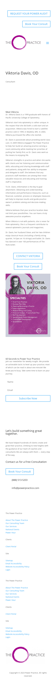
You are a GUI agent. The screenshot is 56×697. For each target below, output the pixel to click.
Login (8, 570)
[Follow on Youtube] (44, 683)
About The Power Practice (17, 520)
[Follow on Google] (38, 683)
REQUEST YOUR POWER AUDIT (29, 13)
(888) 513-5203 (19, 479)
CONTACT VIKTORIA (28, 256)
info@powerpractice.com (25, 488)
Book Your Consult (36, 24)
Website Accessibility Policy (17, 566)
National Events (12, 529)
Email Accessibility (14, 563)
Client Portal (11, 546)
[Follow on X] (23, 683)
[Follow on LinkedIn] (28, 683)
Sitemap (9, 560)
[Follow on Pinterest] (33, 683)
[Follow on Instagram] (17, 683)
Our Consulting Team (15, 523)
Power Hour (11, 532)
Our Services (11, 526)
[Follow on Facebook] (12, 683)
